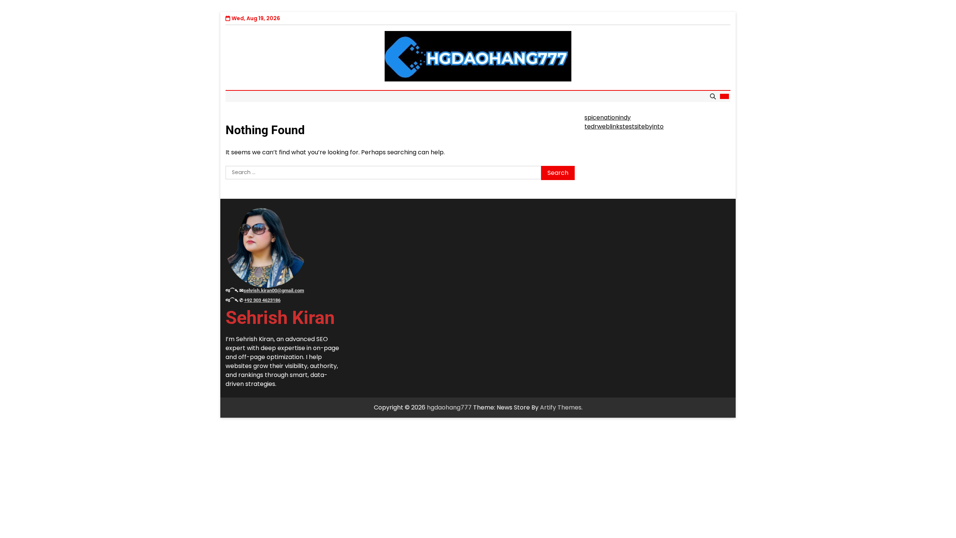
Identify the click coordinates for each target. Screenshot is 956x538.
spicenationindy (607, 117)
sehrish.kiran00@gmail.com (273, 290)
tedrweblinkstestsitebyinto (624, 126)
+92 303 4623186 (262, 300)
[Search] (712, 96)
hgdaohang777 (449, 407)
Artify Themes (560, 407)
